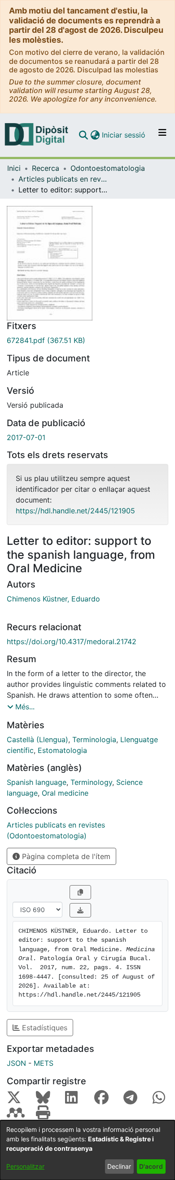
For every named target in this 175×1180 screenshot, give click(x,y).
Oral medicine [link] (65, 792)
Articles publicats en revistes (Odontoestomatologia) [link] (63, 178)
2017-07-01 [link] (26, 437)
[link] (87, 340)
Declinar (119, 1166)
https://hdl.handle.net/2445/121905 (75, 510)
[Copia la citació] (80, 892)
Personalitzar (25, 1166)
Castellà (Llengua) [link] (37, 739)
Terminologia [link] (94, 739)
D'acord (151, 1166)
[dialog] (87, 1150)
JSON (16, 1063)
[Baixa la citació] (80, 910)
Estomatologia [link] (62, 750)
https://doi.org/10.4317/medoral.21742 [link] (71, 641)
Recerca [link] (45, 168)
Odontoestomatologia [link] (107, 168)
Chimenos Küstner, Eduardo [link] (53, 598)
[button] (83, 134)
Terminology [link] (91, 782)
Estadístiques (43, 1027)
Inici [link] (14, 168)
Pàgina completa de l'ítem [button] (65, 856)
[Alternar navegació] (162, 135)
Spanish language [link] (36, 782)
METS (43, 1063)
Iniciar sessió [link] (124, 134)
